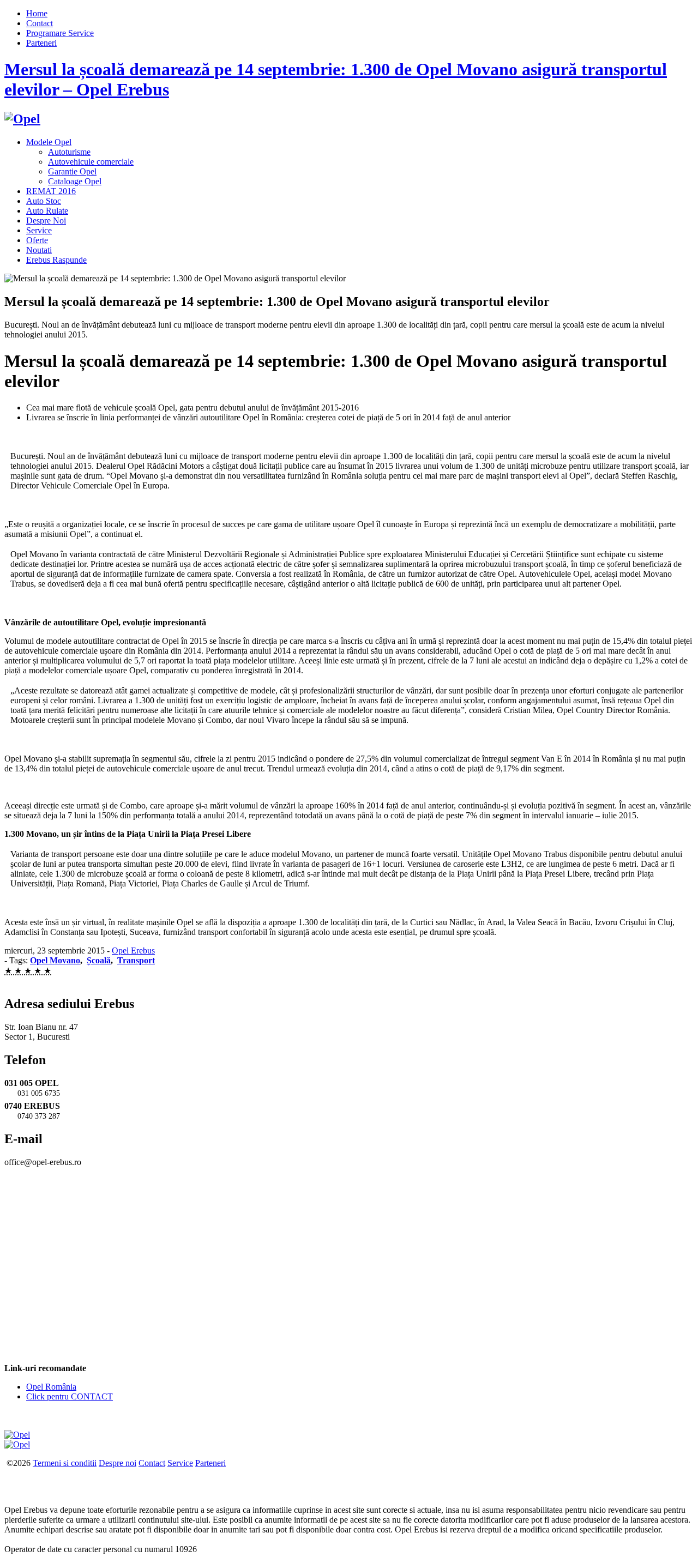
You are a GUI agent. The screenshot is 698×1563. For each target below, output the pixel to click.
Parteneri (41, 42)
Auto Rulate (47, 210)
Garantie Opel (72, 171)
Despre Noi (46, 220)
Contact (39, 23)
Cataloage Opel (74, 181)
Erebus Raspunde (56, 259)
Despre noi (117, 1463)
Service (39, 230)
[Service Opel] (17, 1434)
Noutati (39, 250)
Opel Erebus (133, 950)
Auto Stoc (43, 201)
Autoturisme (69, 151)
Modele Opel (48, 142)
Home (36, 13)
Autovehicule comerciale (91, 161)
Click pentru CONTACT (69, 1396)
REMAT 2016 (51, 191)
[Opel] (22, 119)
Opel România (51, 1386)
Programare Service (60, 33)
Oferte (37, 240)
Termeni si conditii (65, 1463)
